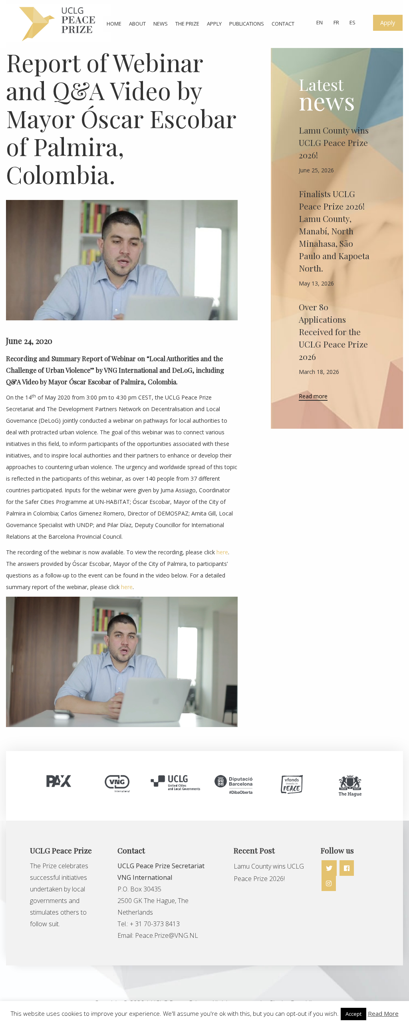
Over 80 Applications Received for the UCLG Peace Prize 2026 (333, 331)
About (137, 23)
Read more (313, 397)
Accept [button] (353, 1013)
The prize (187, 23)
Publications (246, 23)
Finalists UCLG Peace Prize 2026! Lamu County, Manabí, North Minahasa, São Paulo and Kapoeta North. (334, 231)
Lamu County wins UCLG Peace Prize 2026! (334, 142)
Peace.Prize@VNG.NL (167, 935)
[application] (122, 662)
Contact (283, 23)
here (222, 552)
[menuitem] (113, 23)
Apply (214, 23)
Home (114, 23)
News (160, 23)
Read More (383, 1013)
